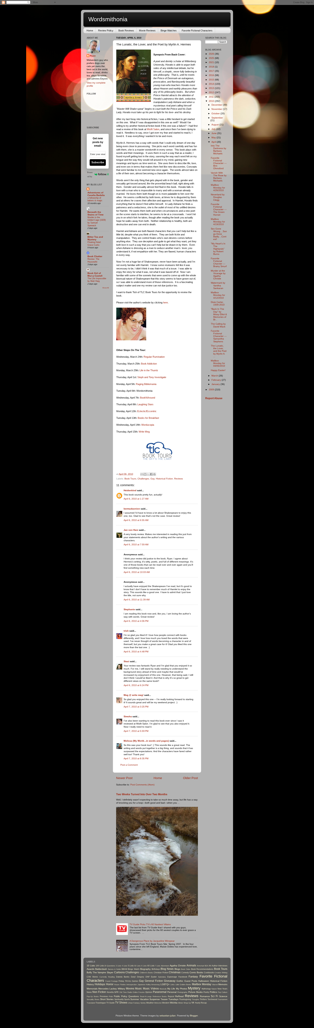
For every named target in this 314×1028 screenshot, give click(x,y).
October (215, 113)
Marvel (215, 985)
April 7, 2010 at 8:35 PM (136, 758)
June (214, 133)
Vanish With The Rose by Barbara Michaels (219, 177)
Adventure (165, 966)
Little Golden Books (183, 985)
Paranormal (159, 991)
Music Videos (151, 988)
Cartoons (119, 972)
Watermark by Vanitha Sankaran (218, 285)
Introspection (131, 985)
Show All (105, 288)
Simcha (128, 716)
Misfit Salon (152, 129)
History (90, 984)
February (216, 380)
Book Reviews (126, 30)
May (214, 137)
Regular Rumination (154, 357)
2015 (212, 79)
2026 (212, 54)
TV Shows (121, 1002)
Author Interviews (219, 966)
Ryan (93, 56)
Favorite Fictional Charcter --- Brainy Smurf (219, 262)
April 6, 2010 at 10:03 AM (137, 572)
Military (121, 988)
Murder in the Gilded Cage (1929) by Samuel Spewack (96, 221)
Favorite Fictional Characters (197, 30)
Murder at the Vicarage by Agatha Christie (218, 275)
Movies (130, 988)
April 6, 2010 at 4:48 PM (136, 651)
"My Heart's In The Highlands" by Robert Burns (218, 248)
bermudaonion (132, 509)
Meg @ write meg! (134, 695)
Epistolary (162, 977)
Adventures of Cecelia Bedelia (96, 193)
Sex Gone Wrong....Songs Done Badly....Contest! (219, 234)
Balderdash (101, 969)
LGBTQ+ (165, 984)
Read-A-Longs (146, 996)
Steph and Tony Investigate (151, 377)
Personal (171, 992)
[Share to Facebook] (151, 474)
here (165, 302)
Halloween (203, 981)
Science (223, 996)
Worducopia (147, 425)
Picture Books (195, 992)
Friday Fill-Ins (125, 981)
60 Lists (150, 966)
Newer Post (124, 778)
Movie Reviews (147, 30)
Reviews (178, 478)
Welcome (158, 1003)
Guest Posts (190, 981)
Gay (152, 478)
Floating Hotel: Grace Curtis (94, 243)
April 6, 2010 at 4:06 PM (136, 621)
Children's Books (146, 973)
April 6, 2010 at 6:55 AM (136, 520)
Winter (180, 1003)
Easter (154, 977)
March (215, 375)
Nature (214, 989)
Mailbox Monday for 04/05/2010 (218, 363)
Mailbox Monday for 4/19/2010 (218, 222)
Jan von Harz (131, 530)
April (214, 142)
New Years (222, 989)
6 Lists (144, 966)
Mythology (206, 989)
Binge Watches (169, 30)
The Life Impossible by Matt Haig (96, 279)
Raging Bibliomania (146, 384)
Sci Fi (214, 996)
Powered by (90, 174)
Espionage (172, 977)
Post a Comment (129, 765)
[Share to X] (148, 474)
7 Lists (157, 966)
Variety (143, 1003)
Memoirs (222, 984)
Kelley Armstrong (153, 985)
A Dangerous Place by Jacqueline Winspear (152, 941)
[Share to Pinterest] (154, 474)
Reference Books (160, 996)
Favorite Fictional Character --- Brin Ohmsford (219, 163)
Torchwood (212, 999)
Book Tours (130, 478)
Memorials (92, 988)
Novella (110, 992)
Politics (213, 992)
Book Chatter (94, 256)
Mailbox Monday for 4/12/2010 (218, 295)
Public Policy (120, 996)
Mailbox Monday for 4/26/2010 (218, 187)
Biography (145, 969)
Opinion (148, 992)
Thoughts (195, 999)
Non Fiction (99, 991)
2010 (212, 101)
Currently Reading (107, 977)
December (217, 105)
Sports (127, 999)
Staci (126, 661)
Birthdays (156, 969)
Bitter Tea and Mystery (95, 238)
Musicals (163, 989)
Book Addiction (149, 363)
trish (126, 631)
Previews (104, 996)
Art (210, 966)
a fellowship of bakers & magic (94, 199)
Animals (191, 965)
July (213, 129)
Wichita (173, 1003)
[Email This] (142, 474)
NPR (116, 992)
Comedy (185, 972)
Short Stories (106, 999)
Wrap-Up (187, 1003)
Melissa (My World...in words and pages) (146, 741)
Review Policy (105, 30)
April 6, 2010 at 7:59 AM (136, 544)
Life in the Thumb (149, 370)
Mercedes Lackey (107, 988)
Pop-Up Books (93, 996)
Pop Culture (222, 992)
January (215, 384)
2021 (212, 62)
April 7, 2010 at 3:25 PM (136, 706)
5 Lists (131, 966)
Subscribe (97, 162)
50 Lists (137, 966)
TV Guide (110, 1003)
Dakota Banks (122, 977)
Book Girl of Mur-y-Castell (94, 274)
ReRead (179, 996)
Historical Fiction (164, 478)
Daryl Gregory (137, 977)
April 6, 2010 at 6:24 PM (136, 685)
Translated (91, 1003)
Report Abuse (213, 398)
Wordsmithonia (107, 19)
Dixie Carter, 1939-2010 (218, 303)
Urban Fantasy (134, 1003)
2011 (211, 97)
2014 (212, 84)
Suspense (154, 999)
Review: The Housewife (93, 260)
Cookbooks (209, 972)
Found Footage (111, 981)
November (217, 109)
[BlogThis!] (145, 474)
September (217, 118)
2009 (212, 389)
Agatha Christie (178, 965)
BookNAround (147, 397)
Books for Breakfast (148, 418)
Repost (171, 996)
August (215, 124)
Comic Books (196, 972)
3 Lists (118, 966)
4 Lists (124, 966)
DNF (148, 977)
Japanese (141, 985)
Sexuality (90, 999)
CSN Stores (92, 977)
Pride (111, 996)
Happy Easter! (218, 370)
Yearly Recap (201, 1003)
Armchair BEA (202, 966)
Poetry (206, 992)
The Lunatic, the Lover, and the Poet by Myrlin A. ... (219, 351)
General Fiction (154, 980)
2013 (212, 88)
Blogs (177, 969)
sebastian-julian (167, 1015)
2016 (212, 75)
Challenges (143, 478)
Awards (90, 969)
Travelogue (101, 1003)
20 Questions (109, 966)
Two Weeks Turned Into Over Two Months (141, 794)
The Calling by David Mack (218, 325)
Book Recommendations (202, 969)
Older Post (190, 778)
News (89, 992)
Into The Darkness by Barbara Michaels (218, 149)
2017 (212, 71)
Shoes (96, 999)
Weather (150, 1003)
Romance (205, 996)
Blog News (167, 968)
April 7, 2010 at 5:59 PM (136, 731)
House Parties (120, 985)
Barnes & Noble (114, 969)
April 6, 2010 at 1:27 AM (136, 499)
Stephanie (129, 609)
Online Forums (139, 992)
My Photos (181, 988)
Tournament (222, 999)
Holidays (100, 984)
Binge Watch (133, 969)
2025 (212, 58)
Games (135, 981)
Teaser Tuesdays (169, 999)
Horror (109, 984)
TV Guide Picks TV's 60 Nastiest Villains (150, 924)
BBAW (124, 969)
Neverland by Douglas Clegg (218, 197)
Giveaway (169, 980)
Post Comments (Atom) (142, 784)
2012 (212, 92)
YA (192, 1003)
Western (165, 1003)
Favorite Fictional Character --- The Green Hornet (219, 209)
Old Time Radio (125, 992)
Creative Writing (221, 973)
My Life (171, 988)
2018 (212, 67)
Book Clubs (185, 969)
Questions (133, 996)
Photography (182, 992)
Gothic (179, 981)
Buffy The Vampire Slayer (100, 972)
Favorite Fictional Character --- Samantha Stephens (219, 336)
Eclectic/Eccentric (147, 411)
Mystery (194, 988)
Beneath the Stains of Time (95, 213)
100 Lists (100, 966)
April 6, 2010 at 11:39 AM (137, 599)
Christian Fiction (161, 972)
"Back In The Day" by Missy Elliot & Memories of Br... (219, 314)
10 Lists (91, 965)
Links (172, 985)
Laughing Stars (145, 404)
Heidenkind (130, 490)
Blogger (194, 1015)
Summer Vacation (139, 999)
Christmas (175, 972)
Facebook (182, 977)
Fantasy (193, 976)
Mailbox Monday (201, 984)
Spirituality (119, 999)
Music (138, 988)
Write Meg (144, 431)
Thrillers (203, 999)
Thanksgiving (185, 999)
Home (90, 30)
